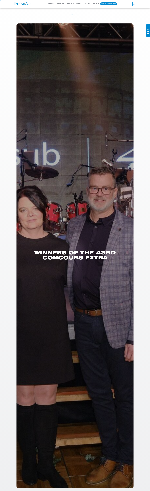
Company (86, 4)
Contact (96, 4)
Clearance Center (108, 4)
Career (78, 4)
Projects (70, 4)
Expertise (51, 4)
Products (60, 4)
